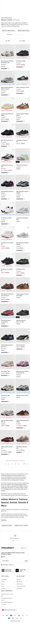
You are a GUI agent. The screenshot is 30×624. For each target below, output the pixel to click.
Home (2, 17)
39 (24, 464)
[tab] (3, 556)
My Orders (19, 579)
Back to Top (23, 548)
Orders (2, 586)
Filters (23, 40)
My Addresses (20, 581)
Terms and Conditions (21, 586)
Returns (2, 584)
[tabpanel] (15, 561)
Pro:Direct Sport (17, 621)
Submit (26, 560)
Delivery (3, 581)
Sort (9, 40)
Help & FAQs (4, 579)
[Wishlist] (13, 46)
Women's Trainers (8, 17)
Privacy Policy (19, 588)
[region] (15, 30)
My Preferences (20, 584)
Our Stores (3, 588)
